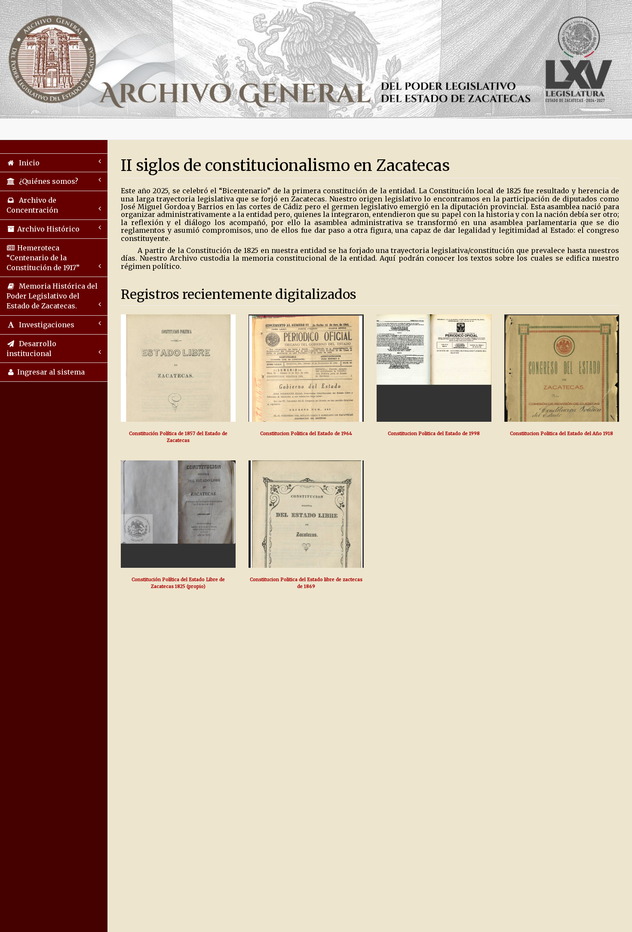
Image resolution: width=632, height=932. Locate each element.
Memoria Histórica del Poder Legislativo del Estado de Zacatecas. (52, 296)
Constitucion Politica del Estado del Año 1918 (561, 433)
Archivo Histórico (47, 229)
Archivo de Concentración (32, 205)
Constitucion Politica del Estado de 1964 (306, 433)
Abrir (178, 396)
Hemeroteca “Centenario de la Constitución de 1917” (43, 258)
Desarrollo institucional (31, 348)
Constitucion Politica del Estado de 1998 (434, 433)
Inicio (27, 162)
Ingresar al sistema (50, 372)
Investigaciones (44, 324)
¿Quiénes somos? (46, 181)
